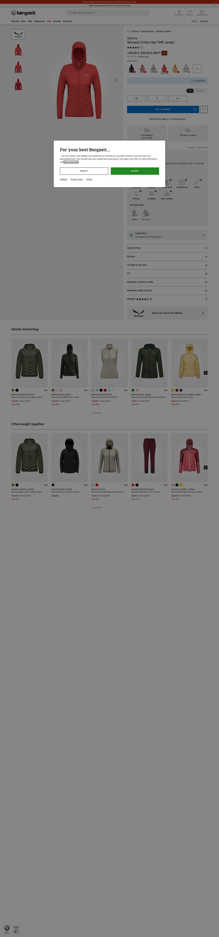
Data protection (71, 162)
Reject (84, 171)
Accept (135, 171)
